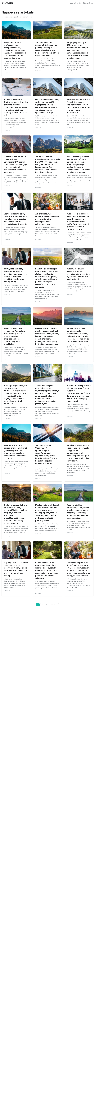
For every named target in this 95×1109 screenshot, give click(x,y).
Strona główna (88, 3)
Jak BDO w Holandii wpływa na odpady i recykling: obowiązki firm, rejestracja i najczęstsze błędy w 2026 (78, 274)
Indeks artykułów (75, 3)
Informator (7, 3)
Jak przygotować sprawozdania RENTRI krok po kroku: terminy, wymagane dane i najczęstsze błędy (47, 219)
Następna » (54, 605)
